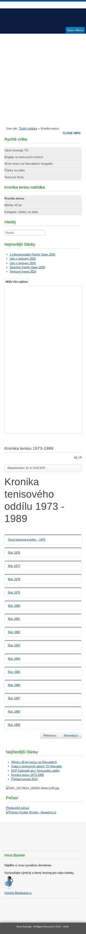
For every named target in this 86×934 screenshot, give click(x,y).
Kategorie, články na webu (21, 212)
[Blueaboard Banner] (8, 887)
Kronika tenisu (14, 198)
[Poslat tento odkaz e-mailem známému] (80, 458)
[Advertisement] (43, 79)
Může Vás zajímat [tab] (17, 281)
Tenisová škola (14, 177)
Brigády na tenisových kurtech (23, 157)
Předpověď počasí (17, 808)
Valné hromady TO (16, 150)
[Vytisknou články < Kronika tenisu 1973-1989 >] (76, 458)
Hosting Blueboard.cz (18, 893)
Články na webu (14, 170)
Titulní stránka (28, 128)
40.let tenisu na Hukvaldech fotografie (28, 163)
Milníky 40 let (13, 205)
